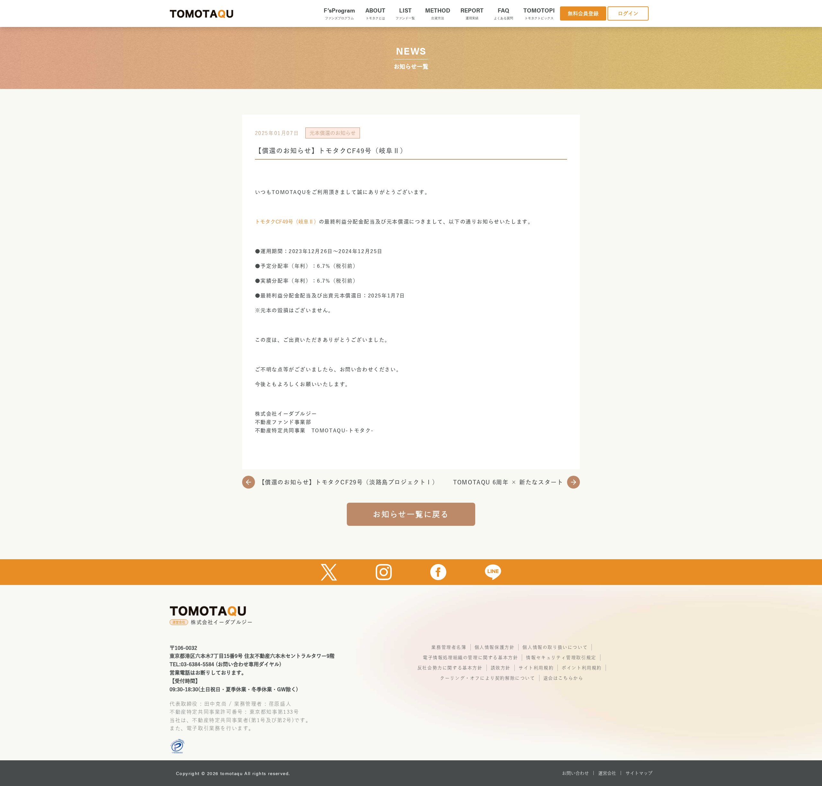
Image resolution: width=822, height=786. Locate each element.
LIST (405, 13)
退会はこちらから (563, 678)
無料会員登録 (583, 13)
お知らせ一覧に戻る (411, 514)
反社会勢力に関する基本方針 (450, 668)
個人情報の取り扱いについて (555, 647)
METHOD (437, 13)
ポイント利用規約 (582, 668)
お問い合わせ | (578, 773)
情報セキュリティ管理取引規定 (561, 657)
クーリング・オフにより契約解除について (487, 678)
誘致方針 (501, 668)
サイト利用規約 (536, 668)
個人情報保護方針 (495, 647)
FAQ (503, 13)
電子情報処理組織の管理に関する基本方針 (470, 657)
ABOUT (375, 13)
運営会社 (607, 773)
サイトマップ (638, 773)
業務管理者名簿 (448, 647)
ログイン (628, 13)
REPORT (472, 13)
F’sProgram (339, 13)
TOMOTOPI (539, 13)
